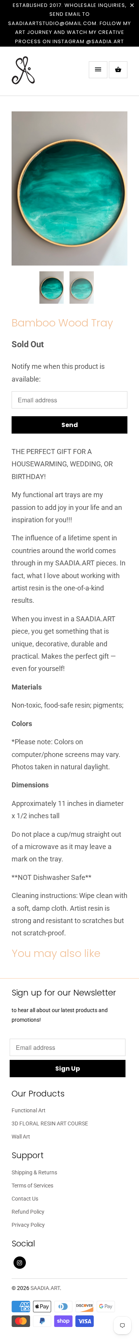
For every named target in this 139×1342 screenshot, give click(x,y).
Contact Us (25, 1199)
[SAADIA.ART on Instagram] (20, 1262)
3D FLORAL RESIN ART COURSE (50, 1123)
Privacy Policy (28, 1225)
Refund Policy (28, 1212)
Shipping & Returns (34, 1172)
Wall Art (21, 1136)
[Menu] (98, 69)
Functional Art (29, 1110)
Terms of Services (32, 1185)
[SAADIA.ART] (42, 74)
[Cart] (118, 69)
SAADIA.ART (45, 1288)
